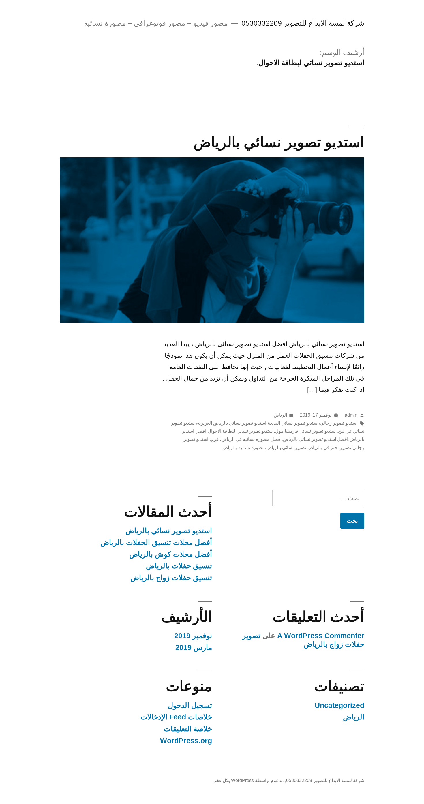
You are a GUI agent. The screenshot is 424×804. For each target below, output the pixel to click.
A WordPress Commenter (320, 636)
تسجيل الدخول (190, 705)
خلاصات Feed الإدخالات (176, 717)
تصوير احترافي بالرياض (329, 447)
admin (351, 415)
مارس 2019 (193, 647)
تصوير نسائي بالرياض (286, 447)
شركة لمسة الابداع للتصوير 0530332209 (302, 23)
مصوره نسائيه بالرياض (243, 447)
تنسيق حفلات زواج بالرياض (171, 578)
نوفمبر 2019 (193, 636)
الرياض (280, 415)
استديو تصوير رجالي (338, 423)
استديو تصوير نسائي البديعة (293, 423)
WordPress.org (186, 741)
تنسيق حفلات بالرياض (179, 566)
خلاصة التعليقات (188, 729)
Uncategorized (339, 705)
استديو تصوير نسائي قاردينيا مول (306, 431)
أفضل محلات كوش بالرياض (170, 554)
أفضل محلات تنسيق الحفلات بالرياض (156, 542)
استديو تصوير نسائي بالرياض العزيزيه (231, 423)
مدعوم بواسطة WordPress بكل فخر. (248, 780)
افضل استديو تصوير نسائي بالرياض (315, 439)
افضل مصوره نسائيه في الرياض (251, 439)
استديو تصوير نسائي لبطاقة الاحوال (241, 431)
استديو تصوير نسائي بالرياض (279, 142)
